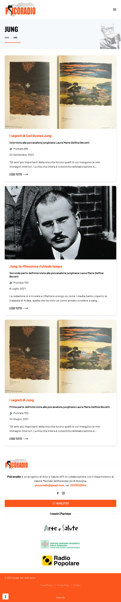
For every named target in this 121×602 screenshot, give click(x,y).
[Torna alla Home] (20, 9)
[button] (114, 9)
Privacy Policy (63, 585)
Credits (77, 585)
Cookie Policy (47, 585)
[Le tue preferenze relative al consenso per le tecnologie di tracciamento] (6, 596)
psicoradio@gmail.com (49, 485)
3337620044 (78, 485)
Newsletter (62, 503)
